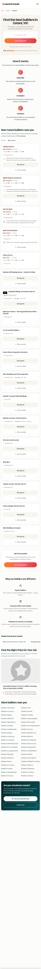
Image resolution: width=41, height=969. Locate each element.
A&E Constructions (10, 230)
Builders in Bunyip (6, 733)
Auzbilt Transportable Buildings (15, 396)
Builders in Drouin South (28, 743)
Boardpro (6, 462)
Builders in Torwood (7, 776)
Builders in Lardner (7, 768)
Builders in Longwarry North (9, 751)
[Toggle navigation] (38, 4)
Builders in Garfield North (29, 751)
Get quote (20, 164)
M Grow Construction (11, 440)
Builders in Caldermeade (8, 729)
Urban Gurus (7, 255)
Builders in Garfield (7, 725)
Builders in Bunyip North (28, 747)
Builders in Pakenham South (9, 743)
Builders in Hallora (26, 754)
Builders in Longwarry (7, 740)
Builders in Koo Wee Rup (28, 740)
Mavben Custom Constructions (14, 418)
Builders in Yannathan (8, 708)
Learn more (20, 805)
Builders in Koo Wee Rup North (30, 725)
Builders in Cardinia (27, 776)
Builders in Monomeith (28, 722)
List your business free (21, 799)
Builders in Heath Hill (7, 718)
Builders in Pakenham (27, 768)
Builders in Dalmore (27, 765)
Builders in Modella (27, 715)
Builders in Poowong (7, 765)
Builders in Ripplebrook (8, 722)
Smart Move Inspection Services (15, 352)
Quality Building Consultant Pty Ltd (21, 291)
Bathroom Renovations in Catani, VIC (14, 642)
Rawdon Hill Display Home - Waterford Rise (19, 272)
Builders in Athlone (27, 736)
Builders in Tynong (27, 729)
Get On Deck (7, 209)
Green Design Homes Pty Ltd (14, 506)
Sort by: (3, 140)
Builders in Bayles (6, 715)
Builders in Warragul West (9, 772)
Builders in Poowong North (9, 747)
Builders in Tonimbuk (27, 772)
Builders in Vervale (26, 711)
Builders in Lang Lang (7, 736)
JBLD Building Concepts (11, 528)
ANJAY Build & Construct (12, 178)
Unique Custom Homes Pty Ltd (14, 484)
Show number (21, 170)
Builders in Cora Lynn (7, 711)
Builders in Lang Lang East (29, 718)
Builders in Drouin (6, 761)
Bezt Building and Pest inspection (15, 374)
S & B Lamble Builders (11, 330)
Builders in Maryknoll (7, 758)
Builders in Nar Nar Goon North (30, 761)
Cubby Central (8, 147)
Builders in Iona (26, 708)
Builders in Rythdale (7, 754)
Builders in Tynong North (28, 758)
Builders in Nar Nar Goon (28, 733)
